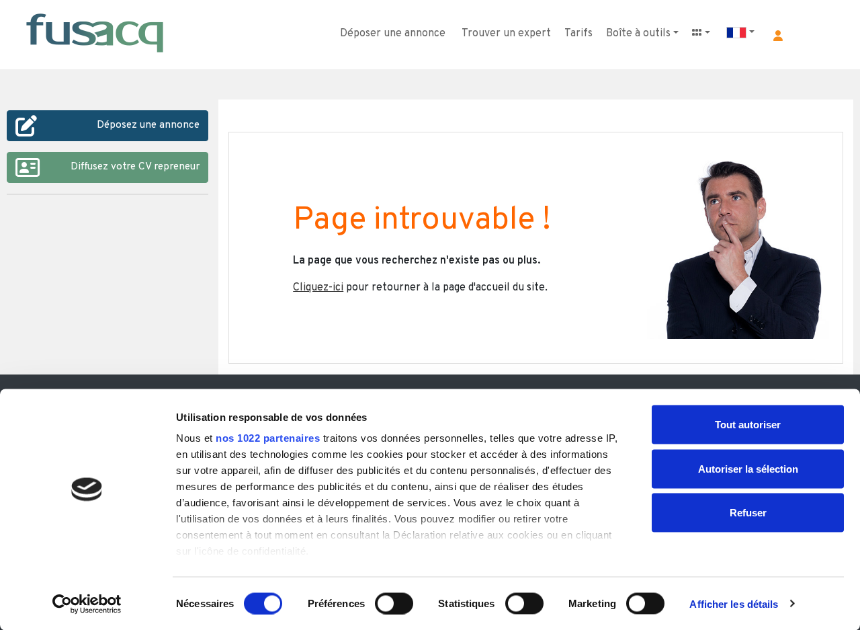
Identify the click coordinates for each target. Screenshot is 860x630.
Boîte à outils (638, 33)
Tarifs (578, 33)
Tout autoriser (748, 424)
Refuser (748, 512)
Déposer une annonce (392, 33)
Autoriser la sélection (748, 468)
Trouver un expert (506, 33)
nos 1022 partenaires (268, 438)
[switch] (394, 603)
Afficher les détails (733, 603)
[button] (778, 35)
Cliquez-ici (318, 287)
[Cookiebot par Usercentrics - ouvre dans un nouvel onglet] (87, 604)
